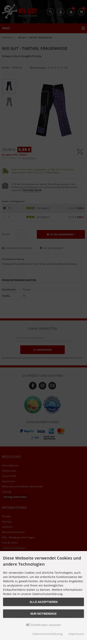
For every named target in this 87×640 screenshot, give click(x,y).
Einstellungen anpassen (45, 624)
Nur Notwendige (43, 613)
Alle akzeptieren (43, 602)
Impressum (76, 634)
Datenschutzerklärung (48, 634)
